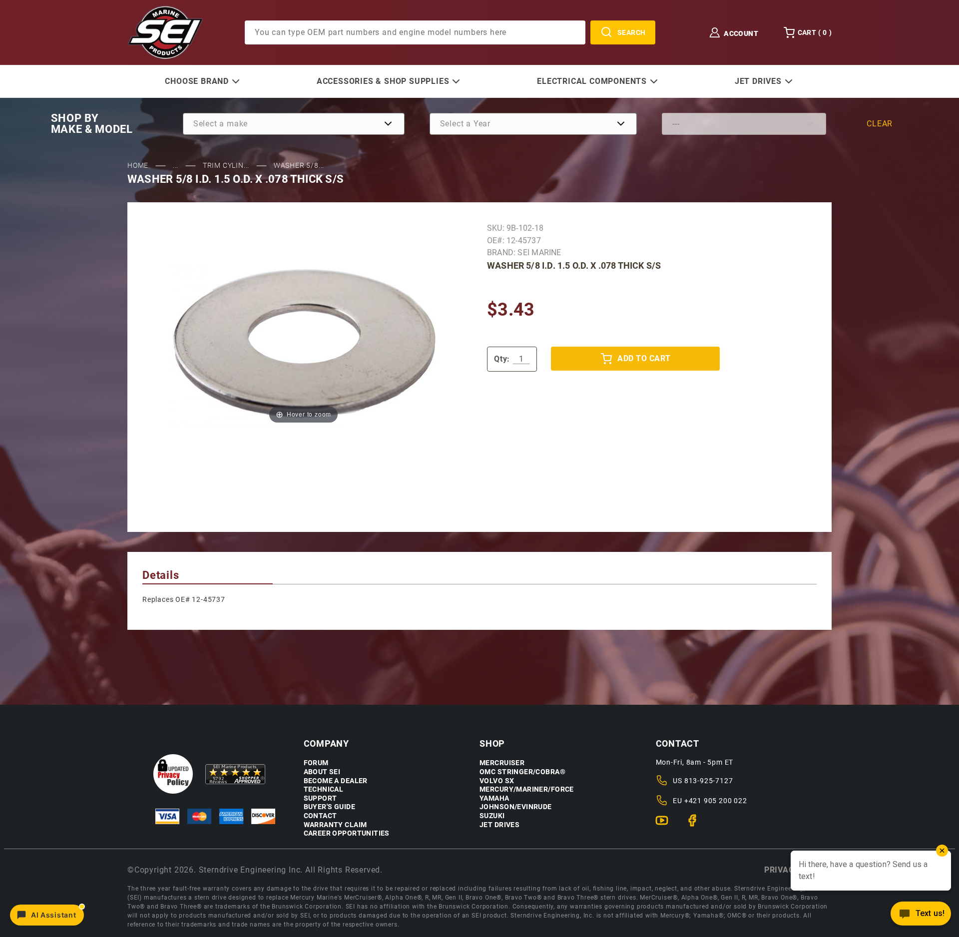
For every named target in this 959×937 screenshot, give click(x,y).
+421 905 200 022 (715, 801)
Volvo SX (497, 781)
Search (631, 32)
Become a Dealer (336, 781)
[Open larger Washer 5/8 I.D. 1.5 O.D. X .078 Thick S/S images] (303, 343)
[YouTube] (666, 825)
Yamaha (494, 798)
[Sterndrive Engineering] (165, 32)
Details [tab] (160, 575)
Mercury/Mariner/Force (527, 789)
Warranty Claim (335, 825)
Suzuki (492, 816)
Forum (316, 763)
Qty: (502, 359)
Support (320, 798)
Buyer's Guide (329, 807)
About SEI (322, 772)
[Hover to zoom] (303, 343)
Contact (320, 816)
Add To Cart (643, 358)
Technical (324, 789)
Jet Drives (499, 825)
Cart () (815, 32)
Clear (880, 123)
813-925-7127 (708, 781)
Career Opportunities (347, 833)
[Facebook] (696, 825)
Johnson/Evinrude (516, 807)
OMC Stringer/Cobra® (522, 772)
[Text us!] (921, 916)
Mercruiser (502, 763)
